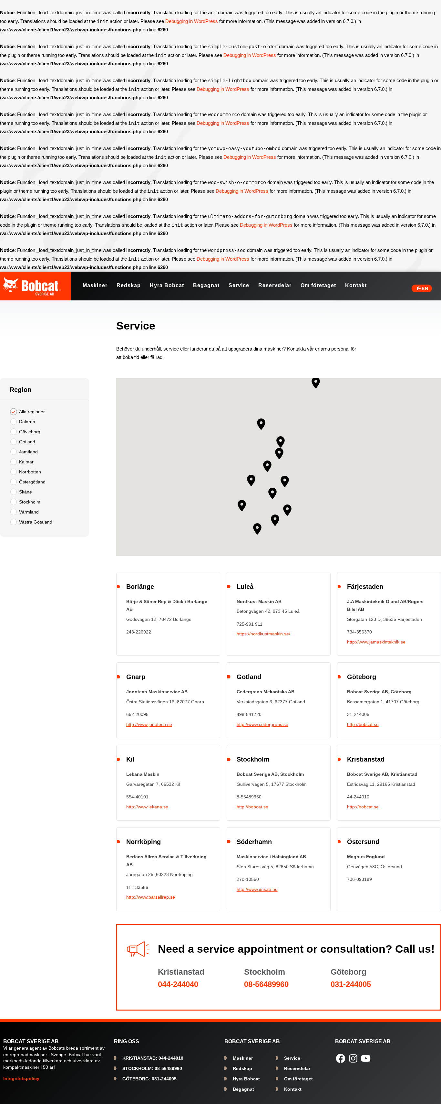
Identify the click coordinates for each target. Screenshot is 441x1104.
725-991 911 (249, 624)
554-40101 (137, 796)
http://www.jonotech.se (149, 724)
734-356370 (359, 631)
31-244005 (358, 714)
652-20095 (137, 714)
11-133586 (137, 887)
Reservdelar (297, 1068)
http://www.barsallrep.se (150, 897)
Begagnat (243, 1089)
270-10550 (248, 879)
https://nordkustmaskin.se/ (263, 633)
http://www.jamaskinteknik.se (376, 641)
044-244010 (152, 1058)
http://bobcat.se (363, 724)
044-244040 (178, 984)
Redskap (242, 1068)
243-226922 (138, 631)
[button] (267, 466)
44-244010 (358, 796)
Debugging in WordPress (191, 21)
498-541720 (249, 714)
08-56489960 (266, 984)
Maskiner (243, 1058)
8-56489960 (249, 796)
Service (292, 1058)
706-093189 (359, 879)
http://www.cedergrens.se (262, 724)
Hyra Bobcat (246, 1078)
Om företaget (298, 1078)
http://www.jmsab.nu (257, 889)
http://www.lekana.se (147, 806)
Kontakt (293, 1089)
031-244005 (351, 984)
